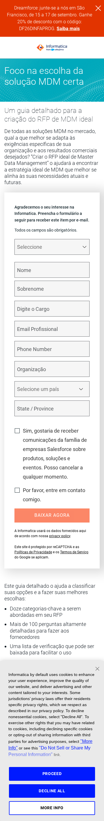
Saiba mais (68, 28)
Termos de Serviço (74, 552)
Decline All (52, 791)
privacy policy (59, 536)
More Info (52, 807)
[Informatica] (52, 48)
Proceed (52, 773)
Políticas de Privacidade (33, 552)
